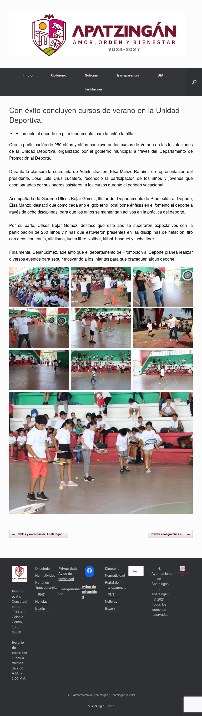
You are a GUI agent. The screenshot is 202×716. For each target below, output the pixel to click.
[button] (194, 82)
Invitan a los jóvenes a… (170, 534)
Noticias (91, 75)
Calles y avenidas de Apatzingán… (38, 534)
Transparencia (127, 75)
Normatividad (43, 575)
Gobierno (58, 75)
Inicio (28, 75)
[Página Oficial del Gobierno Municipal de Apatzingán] (97, 34)
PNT (41, 594)
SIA (160, 75)
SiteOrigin (97, 706)
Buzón (40, 608)
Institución (93, 89)
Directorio (42, 568)
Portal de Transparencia (43, 585)
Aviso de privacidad (66, 576)
